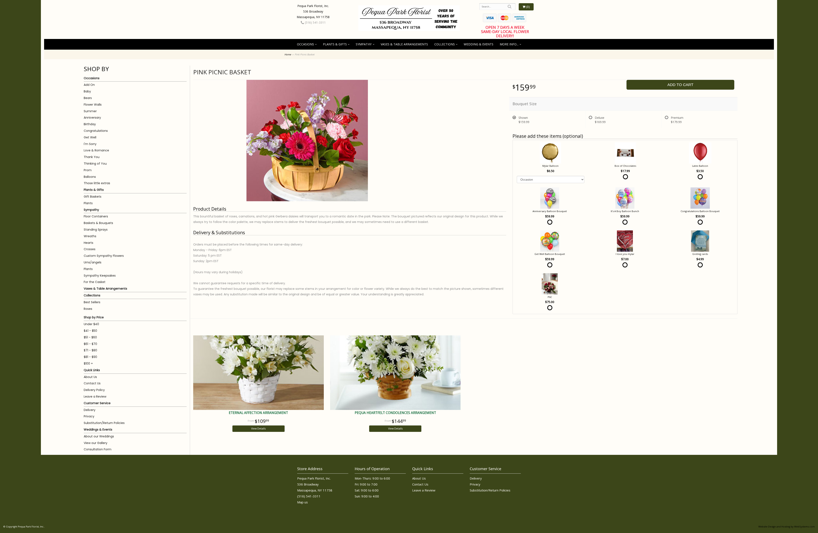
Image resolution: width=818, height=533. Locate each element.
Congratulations (96, 131)
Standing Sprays (96, 229)
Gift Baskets (92, 196)
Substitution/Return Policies (104, 423)
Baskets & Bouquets (98, 223)
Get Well (90, 137)
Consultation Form (97, 449)
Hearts (88, 243)
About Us (90, 377)
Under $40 (91, 324)
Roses (88, 309)
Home (287, 54)
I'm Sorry (90, 144)
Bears (88, 98)
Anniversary (92, 117)
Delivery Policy (94, 390)
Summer (90, 111)
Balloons (90, 177)
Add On (89, 85)
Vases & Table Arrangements (404, 44)
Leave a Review (95, 396)
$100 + (88, 363)
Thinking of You (95, 163)
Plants (88, 203)
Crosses (89, 249)
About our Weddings (99, 436)
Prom (88, 170)
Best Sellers (92, 302)
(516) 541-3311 (315, 22)
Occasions (305, 44)
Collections (444, 44)
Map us (302, 502)
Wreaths (90, 236)
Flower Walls (93, 104)
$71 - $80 (90, 350)
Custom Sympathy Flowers (104, 256)
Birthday (90, 124)
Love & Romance (96, 150)
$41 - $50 (90, 331)
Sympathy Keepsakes (100, 275)
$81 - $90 (90, 357)
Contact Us (92, 383)
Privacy (89, 416)
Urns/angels (92, 262)
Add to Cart (680, 85)
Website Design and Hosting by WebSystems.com (786, 526)
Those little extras (97, 183)
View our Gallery (95, 443)
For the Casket (94, 282)
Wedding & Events (478, 44)
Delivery (89, 410)
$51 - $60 (90, 337)
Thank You (91, 157)
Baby (87, 91)
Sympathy (364, 44)
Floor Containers (96, 216)
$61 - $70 (90, 344)
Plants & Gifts (335, 44)
